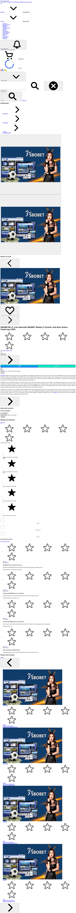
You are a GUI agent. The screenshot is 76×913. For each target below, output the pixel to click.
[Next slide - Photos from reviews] (9, 907)
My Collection (6, 36)
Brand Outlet (18, 2)
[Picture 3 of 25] (30, 225)
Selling (4, 29)
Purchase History (6, 27)
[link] (9, 360)
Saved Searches (6, 32)
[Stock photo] (30, 164)
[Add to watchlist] (9, 310)
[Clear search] (53, 86)
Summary (5, 23)
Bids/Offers (5, 25)
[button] (11, 96)
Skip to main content (4, 0)
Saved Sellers (6, 33)
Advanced (24, 100)
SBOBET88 (2, 375)
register (9, 2)
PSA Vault (5, 38)
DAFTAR (57, 366)
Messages (5, 37)
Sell (1, 3)
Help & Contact (29, 2)
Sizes (4, 35)
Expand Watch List (26, 12)
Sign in (5, 2)
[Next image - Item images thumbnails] (9, 320)
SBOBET (56, 392)
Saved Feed (5, 31)
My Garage (5, 34)
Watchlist (5, 26)
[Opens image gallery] (0, 305)
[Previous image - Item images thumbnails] (9, 263)
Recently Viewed (6, 24)
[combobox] (13, 90)
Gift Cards (23, 2)
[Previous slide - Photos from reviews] (9, 662)
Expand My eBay (26, 21)
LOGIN (19, 366)
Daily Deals (13, 2)
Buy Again (5, 28)
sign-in (5, 49)
